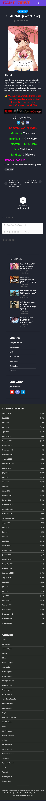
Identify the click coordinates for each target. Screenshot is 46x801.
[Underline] (9, 232)
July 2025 (5, 473)
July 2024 (5, 527)
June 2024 (5, 532)
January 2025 (7, 500)
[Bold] (4, 232)
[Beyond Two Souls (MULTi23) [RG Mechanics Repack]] (14, 320)
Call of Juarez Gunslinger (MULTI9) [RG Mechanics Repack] (28, 279)
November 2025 (7, 454)
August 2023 (6, 578)
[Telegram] (23, 392)
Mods (4, 726)
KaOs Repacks (7, 708)
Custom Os (6, 667)
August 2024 (6, 523)
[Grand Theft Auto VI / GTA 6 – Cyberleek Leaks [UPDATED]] (14, 266)
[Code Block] (23, 232)
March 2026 (6, 436)
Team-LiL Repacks (8, 763)
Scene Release (23, 11)
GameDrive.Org (14, 790)
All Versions (6, 644)
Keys (4, 713)
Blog (3, 658)
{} (28, 232)
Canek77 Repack (7, 662)
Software (5, 758)
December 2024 (7, 505)
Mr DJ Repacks (7, 731)
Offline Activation (8, 736)
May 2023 (5, 591)
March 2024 (6, 546)
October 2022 (7, 623)
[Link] (25, 232)
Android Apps (7, 649)
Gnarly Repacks (7, 704)
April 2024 (6, 541)
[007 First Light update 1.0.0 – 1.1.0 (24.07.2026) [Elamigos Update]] (14, 304)
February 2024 (7, 550)
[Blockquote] (20, 232)
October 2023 (7, 568)
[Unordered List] (17, 232)
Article (4, 653)
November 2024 (8, 509)
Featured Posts (7, 685)
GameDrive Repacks (9, 699)
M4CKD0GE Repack (9, 717)
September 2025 (8, 464)
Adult (4, 640)
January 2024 (7, 555)
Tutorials (5, 772)
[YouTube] (12, 392)
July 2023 (5, 582)
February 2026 (7, 441)
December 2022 (7, 614)
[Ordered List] (15, 232)
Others (4, 740)
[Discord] (17, 392)
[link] (23, 111)
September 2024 (8, 518)
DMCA (22, 790)
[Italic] (7, 232)
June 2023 (5, 587)
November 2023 (7, 564)
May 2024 (5, 537)
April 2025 (5, 486)
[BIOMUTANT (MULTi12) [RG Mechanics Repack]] (14, 293)
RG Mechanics (7, 745)
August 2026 (6, 413)
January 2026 (7, 445)
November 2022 (7, 619)
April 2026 (5, 432)
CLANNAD (9, 169)
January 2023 (7, 609)
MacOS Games (7, 722)
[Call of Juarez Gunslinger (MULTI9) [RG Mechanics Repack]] (14, 279)
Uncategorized (7, 777)
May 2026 (5, 427)
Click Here (29, 133)
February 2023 (7, 605)
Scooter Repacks (8, 754)
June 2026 (5, 423)
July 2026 (5, 418)
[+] (31, 232)
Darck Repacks (7, 672)
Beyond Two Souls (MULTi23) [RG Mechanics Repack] (26, 320)
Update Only (6, 781)
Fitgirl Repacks (7, 690)
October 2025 (7, 459)
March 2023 (6, 600)
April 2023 (5, 596)
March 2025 (6, 491)
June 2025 (5, 477)
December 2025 (7, 450)
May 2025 (5, 482)
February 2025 (7, 495)
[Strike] (12, 232)
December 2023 (7, 559)
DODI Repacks (7, 676)
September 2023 (8, 573)
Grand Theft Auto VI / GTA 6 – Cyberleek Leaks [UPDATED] (27, 266)
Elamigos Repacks (8, 681)
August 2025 (6, 468)
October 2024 (7, 514)
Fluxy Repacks (7, 694)
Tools (4, 767)
